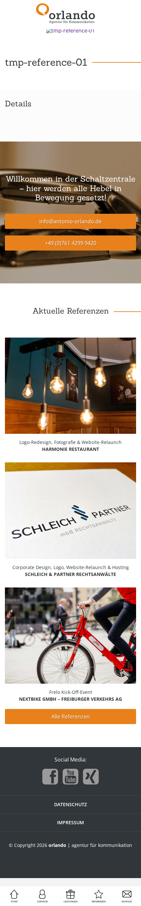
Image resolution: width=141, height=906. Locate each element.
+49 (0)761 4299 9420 (70, 243)
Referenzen (99, 901)
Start (14, 901)
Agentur (42, 901)
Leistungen (70, 901)
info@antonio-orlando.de (70, 221)
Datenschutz (70, 804)
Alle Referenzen (70, 716)
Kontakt (127, 901)
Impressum (70, 822)
